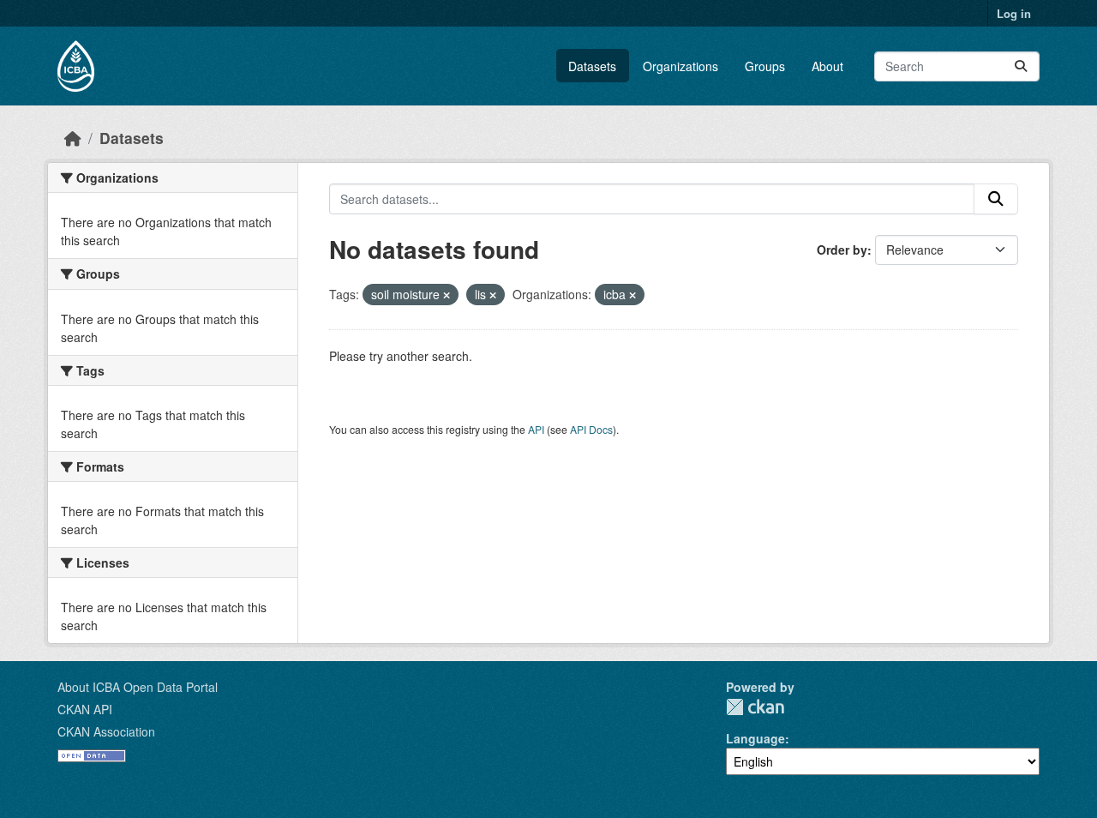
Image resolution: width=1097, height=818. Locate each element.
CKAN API (84, 709)
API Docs (591, 429)
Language (755, 738)
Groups (765, 66)
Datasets (592, 66)
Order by (842, 249)
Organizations (680, 66)
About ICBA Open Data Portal (137, 686)
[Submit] (1021, 66)
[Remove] (446, 295)
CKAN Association (106, 731)
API (536, 429)
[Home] (72, 137)
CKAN (755, 707)
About (827, 66)
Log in (1014, 13)
